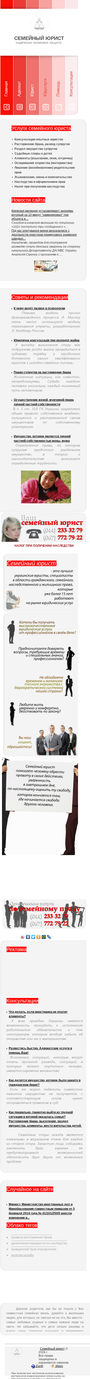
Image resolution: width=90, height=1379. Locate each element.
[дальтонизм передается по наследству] (39, 1239)
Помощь (58, 88)
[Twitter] (33, 937)
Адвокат (19, 88)
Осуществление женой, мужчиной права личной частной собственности (44, 402)
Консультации (71, 83)
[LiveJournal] (49, 937)
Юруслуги (45, 87)
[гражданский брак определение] (33, 1245)
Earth (39, 1366)
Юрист (32, 90)
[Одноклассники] (38, 937)
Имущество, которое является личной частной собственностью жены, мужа (42, 439)
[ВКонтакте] (28, 937)
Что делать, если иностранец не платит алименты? (38, 1014)
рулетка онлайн (22, 1255)
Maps (59, 1366)
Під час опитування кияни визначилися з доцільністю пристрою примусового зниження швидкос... (44, 234)
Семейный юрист (52, 1348)
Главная (6, 88)
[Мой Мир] (43, 937)
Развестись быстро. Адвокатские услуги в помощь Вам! (40, 1051)
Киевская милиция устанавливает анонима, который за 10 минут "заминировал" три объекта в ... (43, 215)
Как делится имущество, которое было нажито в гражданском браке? (44, 1083)
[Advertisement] (44, 976)
